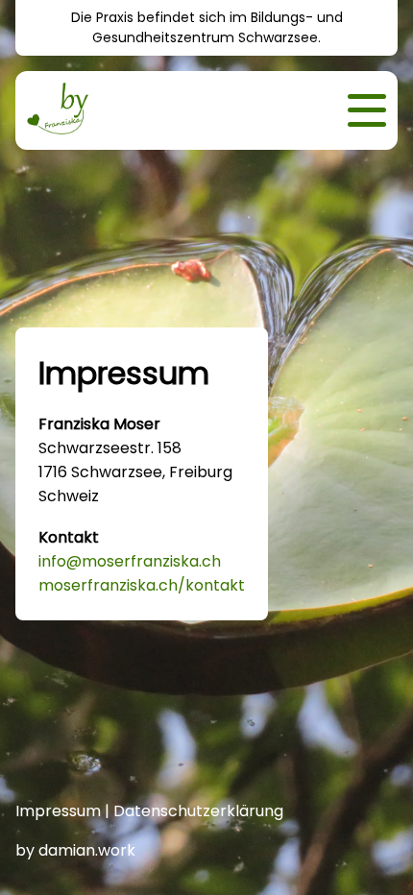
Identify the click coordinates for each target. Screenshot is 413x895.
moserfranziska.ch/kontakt (141, 585)
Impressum (58, 811)
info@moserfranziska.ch (129, 561)
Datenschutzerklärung (198, 811)
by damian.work (75, 850)
